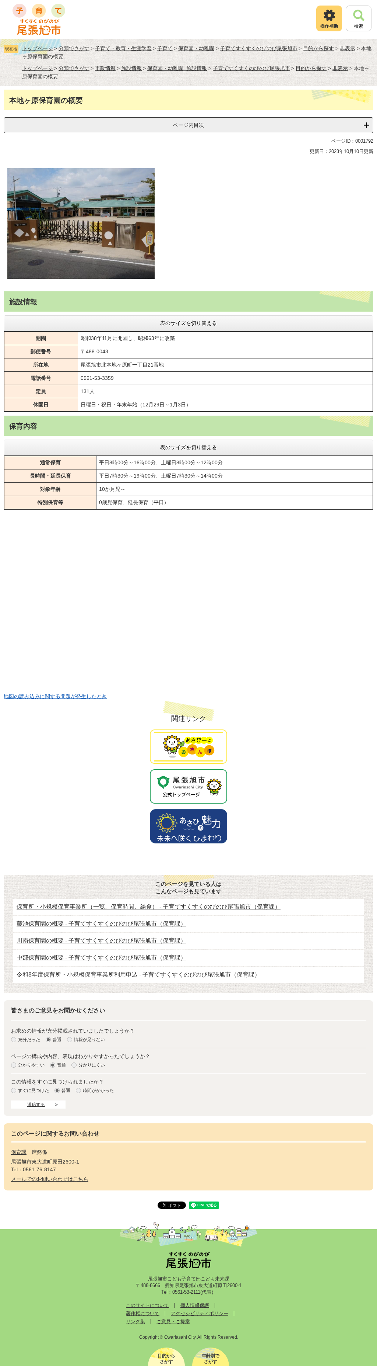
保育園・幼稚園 (196, 48)
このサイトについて (147, 1305)
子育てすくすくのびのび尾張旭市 (258, 48)
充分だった (29, 1040)
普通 (57, 1040)
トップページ (37, 48)
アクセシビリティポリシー (199, 1313)
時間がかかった (98, 1090)
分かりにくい (91, 1065)
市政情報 (105, 68)
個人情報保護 (194, 1305)
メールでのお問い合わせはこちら (49, 1179)
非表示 (347, 48)
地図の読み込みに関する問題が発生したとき (55, 696)
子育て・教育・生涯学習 (123, 48)
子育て (165, 48)
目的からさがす (166, 1358)
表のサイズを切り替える (188, 323)
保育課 (19, 1152)
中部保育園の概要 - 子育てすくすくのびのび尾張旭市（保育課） (101, 957)
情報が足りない (89, 1040)
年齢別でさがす (210, 1358)
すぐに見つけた (33, 1090)
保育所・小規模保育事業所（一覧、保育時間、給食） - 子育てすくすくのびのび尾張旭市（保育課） (149, 907)
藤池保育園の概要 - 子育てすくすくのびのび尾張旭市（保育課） (101, 924)
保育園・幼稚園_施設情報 (177, 68)
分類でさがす (74, 48)
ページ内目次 (188, 125)
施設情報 (131, 68)
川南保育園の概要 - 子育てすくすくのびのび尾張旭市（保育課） (101, 940)
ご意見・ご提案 (173, 1321)
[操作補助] (329, 18)
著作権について (142, 1313)
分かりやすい (31, 1065)
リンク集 (135, 1321)
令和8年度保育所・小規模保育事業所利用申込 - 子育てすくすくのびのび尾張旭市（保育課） (138, 974)
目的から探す (318, 48)
